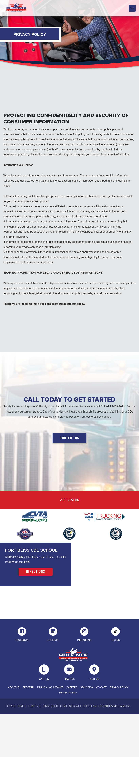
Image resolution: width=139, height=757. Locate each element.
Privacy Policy (119, 687)
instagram (84, 640)
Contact (101, 687)
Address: (10, 556)
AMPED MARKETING (121, 706)
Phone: (9, 562)
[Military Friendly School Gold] (69, 533)
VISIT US (94, 678)
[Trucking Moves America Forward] (104, 516)
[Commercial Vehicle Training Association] (34, 516)
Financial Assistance (50, 687)
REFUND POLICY (68, 692)
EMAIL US (69, 678)
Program (28, 687)
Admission (87, 687)
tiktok (115, 640)
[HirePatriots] (23, 533)
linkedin (53, 640)
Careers (72, 687)
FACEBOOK (21, 640)
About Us (13, 687)
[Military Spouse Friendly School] (115, 533)
